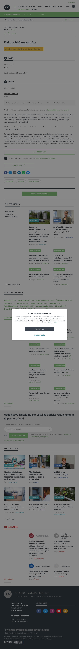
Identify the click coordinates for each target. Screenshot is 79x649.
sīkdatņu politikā (52, 323)
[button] (39, 335)
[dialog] (39, 324)
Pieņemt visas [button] (39, 329)
